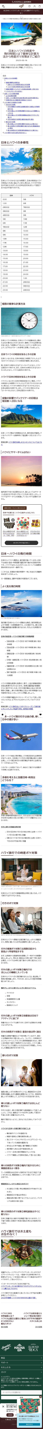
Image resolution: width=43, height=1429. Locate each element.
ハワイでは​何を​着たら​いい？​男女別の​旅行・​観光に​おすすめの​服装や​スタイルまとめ (32, 1317)
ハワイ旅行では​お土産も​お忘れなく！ (15, 132)
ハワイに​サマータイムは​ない (14, 91)
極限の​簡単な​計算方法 (13, 82)
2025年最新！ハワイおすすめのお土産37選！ (19, 1298)
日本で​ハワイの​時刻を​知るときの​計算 (19, 84)
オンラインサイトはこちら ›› (21, 543)
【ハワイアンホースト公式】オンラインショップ (21, 6)
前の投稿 (4, 1327)
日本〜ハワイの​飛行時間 (11, 93)
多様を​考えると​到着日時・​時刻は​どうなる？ (19, 100)
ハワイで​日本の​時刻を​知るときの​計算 (19, 86)
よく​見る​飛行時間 (11, 96)
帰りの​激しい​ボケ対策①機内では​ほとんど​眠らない (23, 124)
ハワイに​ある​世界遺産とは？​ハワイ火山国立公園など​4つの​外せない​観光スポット (11, 1318)
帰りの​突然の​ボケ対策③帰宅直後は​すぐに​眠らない (23, 130)
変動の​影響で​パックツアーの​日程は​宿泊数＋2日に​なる (22, 89)
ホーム (21, 17)
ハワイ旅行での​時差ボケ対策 (12, 102)
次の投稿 (38, 1327)
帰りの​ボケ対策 (10, 122)
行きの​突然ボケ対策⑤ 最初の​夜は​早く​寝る (21, 119)
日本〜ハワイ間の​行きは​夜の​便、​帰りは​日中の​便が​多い (22, 98)
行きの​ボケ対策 (10, 104)
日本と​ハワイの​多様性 (10, 78)
